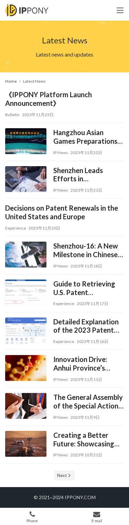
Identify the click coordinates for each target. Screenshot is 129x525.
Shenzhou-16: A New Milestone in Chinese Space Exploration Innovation (85, 250)
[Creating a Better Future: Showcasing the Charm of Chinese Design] (25, 444)
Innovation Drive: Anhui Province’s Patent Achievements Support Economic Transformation (87, 363)
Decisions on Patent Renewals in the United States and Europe (61, 212)
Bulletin (12, 114)
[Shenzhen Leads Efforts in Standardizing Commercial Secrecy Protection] (25, 180)
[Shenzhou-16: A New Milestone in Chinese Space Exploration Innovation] (25, 255)
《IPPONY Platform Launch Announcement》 (48, 98)
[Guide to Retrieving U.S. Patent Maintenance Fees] (25, 293)
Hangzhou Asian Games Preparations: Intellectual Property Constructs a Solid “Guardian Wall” (86, 136)
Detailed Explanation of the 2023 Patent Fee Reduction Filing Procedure (86, 326)
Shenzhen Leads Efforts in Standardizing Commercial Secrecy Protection (85, 174)
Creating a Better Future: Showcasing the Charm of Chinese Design (87, 439)
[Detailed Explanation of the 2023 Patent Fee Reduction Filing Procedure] (25, 331)
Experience (15, 228)
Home (11, 81)
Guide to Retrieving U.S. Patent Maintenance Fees (84, 288)
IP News (60, 152)
